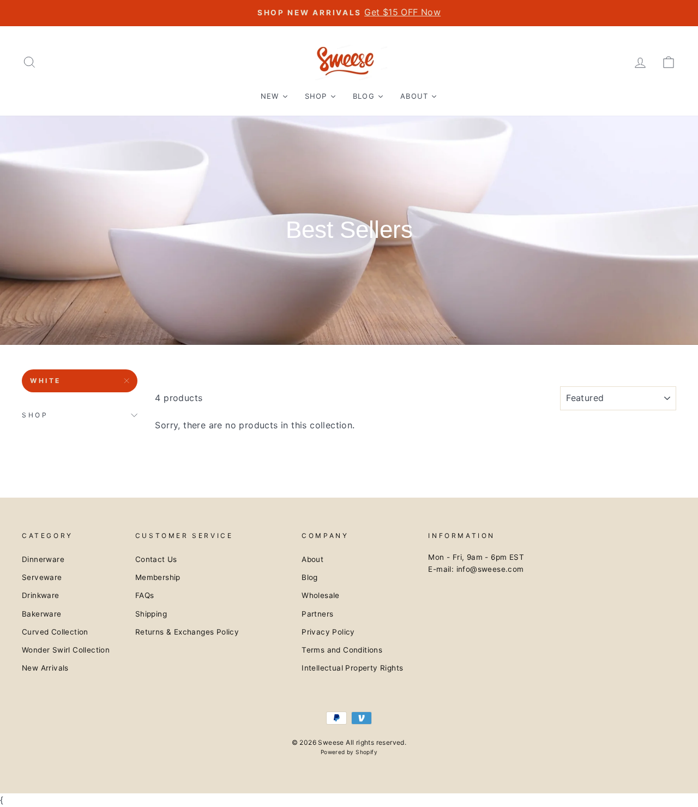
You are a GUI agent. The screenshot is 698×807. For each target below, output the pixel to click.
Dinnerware (43, 559)
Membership (157, 577)
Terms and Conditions (342, 649)
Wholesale (321, 595)
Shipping (151, 613)
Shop (35, 415)
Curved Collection (55, 631)
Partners (317, 613)
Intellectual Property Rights (352, 667)
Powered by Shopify (349, 752)
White (45, 380)
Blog (310, 577)
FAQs (144, 595)
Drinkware (40, 595)
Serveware (42, 577)
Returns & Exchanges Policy (187, 631)
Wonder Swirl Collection (66, 649)
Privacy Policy (328, 631)
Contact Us (156, 559)
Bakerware (42, 613)
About (312, 559)
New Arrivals (45, 667)
